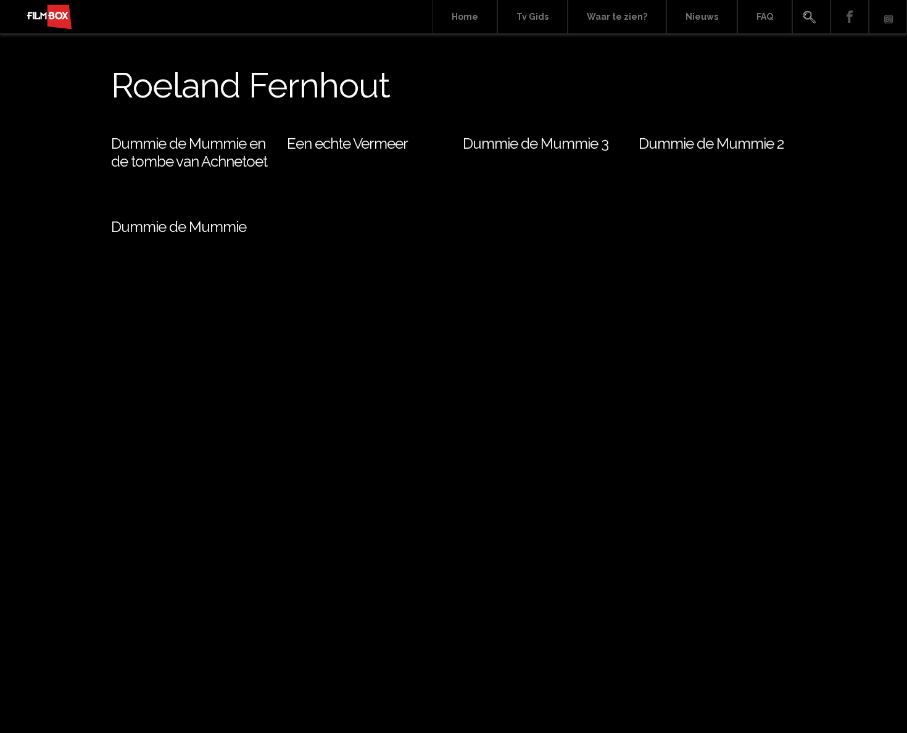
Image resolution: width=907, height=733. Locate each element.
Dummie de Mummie (178, 227)
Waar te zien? (617, 17)
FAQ (764, 17)
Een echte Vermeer (347, 143)
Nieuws (701, 17)
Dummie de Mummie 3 (535, 143)
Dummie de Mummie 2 (711, 143)
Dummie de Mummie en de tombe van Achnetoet (189, 152)
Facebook (849, 17)
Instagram (888, 17)
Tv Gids (532, 17)
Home (465, 17)
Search (811, 17)
